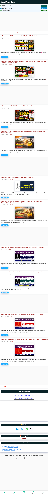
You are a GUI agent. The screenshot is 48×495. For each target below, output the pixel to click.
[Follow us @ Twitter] (31, 430)
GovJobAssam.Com (29, 458)
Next (5, 386)
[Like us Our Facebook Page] (17, 430)
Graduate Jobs (29, 398)
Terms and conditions (27, 455)
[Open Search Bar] (44, 2)
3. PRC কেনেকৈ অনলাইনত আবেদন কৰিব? (8, 450)
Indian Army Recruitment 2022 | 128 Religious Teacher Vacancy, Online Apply (22, 314)
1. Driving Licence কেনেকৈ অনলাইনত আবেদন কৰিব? (10, 446)
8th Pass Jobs (19, 395)
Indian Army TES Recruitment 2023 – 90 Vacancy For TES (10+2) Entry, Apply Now (23, 272)
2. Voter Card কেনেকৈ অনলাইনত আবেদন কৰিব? (9, 447)
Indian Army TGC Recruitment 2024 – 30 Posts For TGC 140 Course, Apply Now (22, 247)
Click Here (44, 10)
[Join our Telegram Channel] (22, 430)
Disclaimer (35, 455)
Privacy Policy (18, 455)
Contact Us (11, 455)
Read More (4, 57)
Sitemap (41, 455)
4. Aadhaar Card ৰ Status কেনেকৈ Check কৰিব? (11, 449)
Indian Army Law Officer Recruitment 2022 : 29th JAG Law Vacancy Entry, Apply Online (24, 339)
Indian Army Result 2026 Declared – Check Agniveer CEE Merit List (19, 36)
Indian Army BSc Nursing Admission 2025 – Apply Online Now (17, 177)
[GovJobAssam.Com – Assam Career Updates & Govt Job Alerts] (8, 2)
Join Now (44, 5)
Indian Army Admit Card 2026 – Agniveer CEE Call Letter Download (19, 106)
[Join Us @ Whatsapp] (26, 430)
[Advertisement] (24, 21)
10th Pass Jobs (29, 395)
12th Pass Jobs (19, 398)
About (6, 455)
